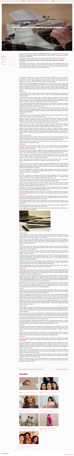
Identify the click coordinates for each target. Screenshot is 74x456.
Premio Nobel (42, 81)
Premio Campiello (43, 159)
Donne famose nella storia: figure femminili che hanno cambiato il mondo (47, 428)
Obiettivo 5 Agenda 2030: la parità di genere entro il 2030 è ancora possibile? (28, 446)
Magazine (66, 454)
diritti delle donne (61, 58)
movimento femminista (49, 123)
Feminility (21, 354)
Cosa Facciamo (69, 454)
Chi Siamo (71, 454)
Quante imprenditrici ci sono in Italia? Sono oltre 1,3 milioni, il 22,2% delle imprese (48, 410)
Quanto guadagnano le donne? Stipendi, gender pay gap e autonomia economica (28, 428)
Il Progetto (64, 454)
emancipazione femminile (58, 139)
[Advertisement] (43, 73)
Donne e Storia (3, 56)
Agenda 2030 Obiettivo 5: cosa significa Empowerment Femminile (26, 410)
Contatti (72, 454)
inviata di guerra (52, 104)
